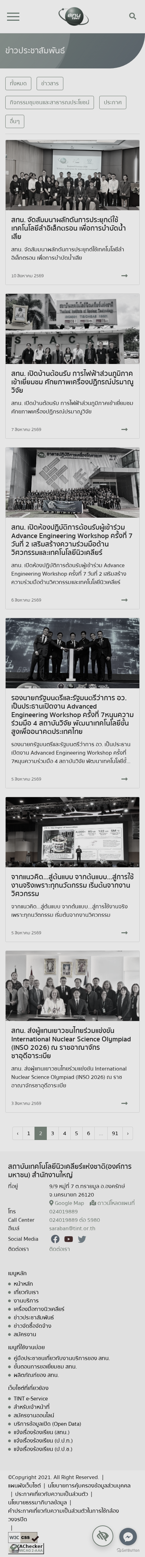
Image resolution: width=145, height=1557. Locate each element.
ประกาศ (113, 102)
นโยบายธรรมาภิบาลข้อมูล (37, 1502)
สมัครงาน (25, 1334)
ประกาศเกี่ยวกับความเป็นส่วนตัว (51, 1494)
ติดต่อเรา (59, 1249)
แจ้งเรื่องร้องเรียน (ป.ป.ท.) (43, 1440)
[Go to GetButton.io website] (128, 1550)
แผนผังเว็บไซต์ (24, 1485)
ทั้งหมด (18, 83)
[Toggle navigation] (13, 17)
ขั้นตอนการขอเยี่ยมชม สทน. (45, 1366)
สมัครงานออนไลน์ (34, 1415)
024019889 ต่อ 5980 (74, 1220)
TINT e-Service (31, 1398)
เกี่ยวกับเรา (26, 1292)
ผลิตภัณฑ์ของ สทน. (36, 1375)
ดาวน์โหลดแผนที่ (116, 1203)
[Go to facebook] (128, 1536)
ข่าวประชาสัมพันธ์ (34, 1317)
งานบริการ (26, 1300)
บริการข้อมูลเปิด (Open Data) (47, 1424)
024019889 (63, 1211)
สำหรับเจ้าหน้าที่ (32, 1407)
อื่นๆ (15, 121)
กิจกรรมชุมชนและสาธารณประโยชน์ (49, 102)
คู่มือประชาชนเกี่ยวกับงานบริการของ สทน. (62, 1358)
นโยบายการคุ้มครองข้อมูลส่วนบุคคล (89, 1485)
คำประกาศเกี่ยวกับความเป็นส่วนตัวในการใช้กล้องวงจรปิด (63, 1515)
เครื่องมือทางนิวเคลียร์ (39, 1309)
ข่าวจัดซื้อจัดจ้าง (32, 1326)
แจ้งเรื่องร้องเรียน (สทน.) (42, 1432)
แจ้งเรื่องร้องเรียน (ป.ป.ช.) (43, 1449)
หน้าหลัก (23, 1283)
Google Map (69, 1203)
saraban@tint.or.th (72, 1228)
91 (115, 1133)
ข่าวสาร (50, 83)
